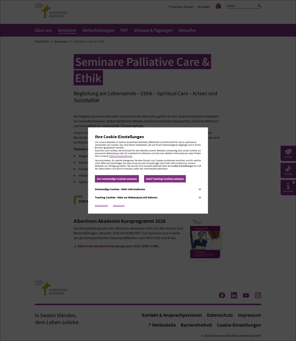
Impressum (119, 205)
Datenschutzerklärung (120, 156)
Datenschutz (101, 205)
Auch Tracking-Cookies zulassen (165, 178)
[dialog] (148, 170)
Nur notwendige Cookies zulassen (117, 178)
